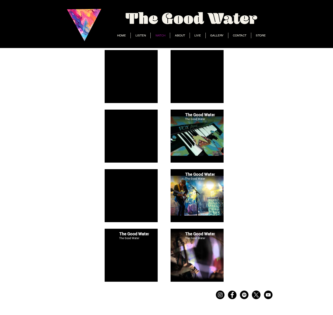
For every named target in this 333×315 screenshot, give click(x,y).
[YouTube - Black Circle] (268, 295)
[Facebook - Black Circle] (232, 295)
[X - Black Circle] (256, 295)
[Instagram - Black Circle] (220, 295)
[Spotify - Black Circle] (244, 295)
